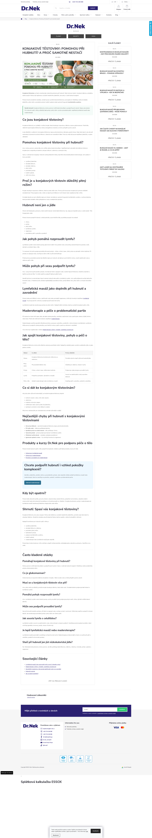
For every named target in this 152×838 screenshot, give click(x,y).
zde (87, 831)
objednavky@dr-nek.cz (48, 728)
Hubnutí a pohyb (30, 671)
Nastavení (56, 835)
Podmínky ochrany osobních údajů (40, 2)
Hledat (92, 8)
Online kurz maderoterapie (33, 455)
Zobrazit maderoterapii (32, 483)
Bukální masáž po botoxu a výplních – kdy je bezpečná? (112, 91)
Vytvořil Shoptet (127, 767)
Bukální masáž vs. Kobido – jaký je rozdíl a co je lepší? (114, 149)
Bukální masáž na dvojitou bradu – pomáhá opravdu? (112, 72)
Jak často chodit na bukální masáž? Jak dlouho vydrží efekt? (114, 130)
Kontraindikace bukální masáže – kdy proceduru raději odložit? (114, 53)
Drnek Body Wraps (48, 742)
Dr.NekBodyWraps (47, 737)
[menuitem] (28, 15)
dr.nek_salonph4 (47, 740)
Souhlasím (96, 831)
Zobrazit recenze (31, 697)
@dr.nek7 (45, 745)
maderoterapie (55, 319)
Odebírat (122, 709)
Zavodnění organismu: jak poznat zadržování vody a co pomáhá (43, 669)
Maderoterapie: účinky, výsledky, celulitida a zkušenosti (58, 330)
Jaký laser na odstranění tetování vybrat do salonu (112, 168)
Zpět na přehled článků (58, 681)
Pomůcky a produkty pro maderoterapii (36, 458)
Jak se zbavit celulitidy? (32, 674)
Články (58, 36)
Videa (93, 36)
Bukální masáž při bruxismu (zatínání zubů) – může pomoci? (113, 111)
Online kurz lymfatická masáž (34, 453)
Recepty (76, 36)
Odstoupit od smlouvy (6, 773)
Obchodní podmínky (25, 2)
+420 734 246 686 (47, 731)
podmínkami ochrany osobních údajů (107, 713)
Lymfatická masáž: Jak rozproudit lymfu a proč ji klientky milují (43, 664)
